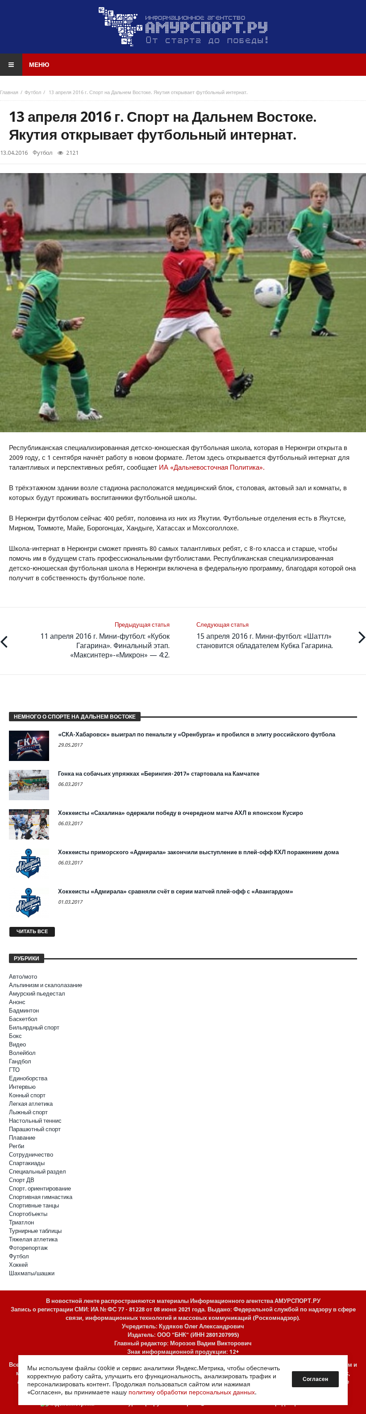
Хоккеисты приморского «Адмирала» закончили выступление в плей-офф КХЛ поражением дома (198, 852)
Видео (17, 1044)
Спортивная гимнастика (40, 1197)
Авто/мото (23, 976)
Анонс (17, 1002)
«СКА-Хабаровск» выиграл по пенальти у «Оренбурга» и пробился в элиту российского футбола (196, 734)
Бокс (15, 1036)
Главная (9, 92)
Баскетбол (23, 1019)
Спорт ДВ (21, 1180)
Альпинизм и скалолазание (45, 985)
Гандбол (20, 1061)
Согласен (315, 1379)
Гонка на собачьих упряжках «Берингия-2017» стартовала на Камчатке (158, 773)
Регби (16, 1146)
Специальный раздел (37, 1171)
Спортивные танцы (34, 1205)
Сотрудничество (31, 1154)
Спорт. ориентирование (40, 1188)
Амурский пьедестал (37, 993)
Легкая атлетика (31, 1103)
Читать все (32, 931)
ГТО (14, 1070)
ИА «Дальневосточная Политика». (212, 467)
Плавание (22, 1137)
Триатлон (21, 1222)
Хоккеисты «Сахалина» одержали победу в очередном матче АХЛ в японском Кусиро (180, 813)
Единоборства (28, 1078)
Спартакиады (27, 1163)
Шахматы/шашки (31, 1273)
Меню (39, 64)
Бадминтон (24, 1010)
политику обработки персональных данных (192, 1392)
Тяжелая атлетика (33, 1239)
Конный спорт (27, 1095)
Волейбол (22, 1053)
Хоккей (18, 1264)
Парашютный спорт (35, 1129)
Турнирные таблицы (35, 1231)
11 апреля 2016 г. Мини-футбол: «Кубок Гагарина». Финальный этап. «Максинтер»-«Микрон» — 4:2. (105, 640)
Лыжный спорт (28, 1112)
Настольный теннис (35, 1120)
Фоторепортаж (28, 1247)
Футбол (33, 92)
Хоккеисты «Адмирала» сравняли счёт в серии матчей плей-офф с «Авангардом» (175, 891)
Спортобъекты (28, 1214)
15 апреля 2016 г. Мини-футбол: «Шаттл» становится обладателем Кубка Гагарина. (264, 635)
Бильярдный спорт (34, 1027)
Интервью (22, 1086)
